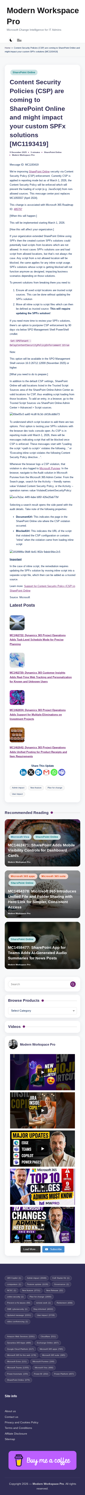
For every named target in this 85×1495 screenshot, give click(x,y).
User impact (17, 794)
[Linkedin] (23, 772)
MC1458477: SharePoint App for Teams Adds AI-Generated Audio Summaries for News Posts (37, 952)
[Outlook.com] (38, 772)
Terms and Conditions (18, 1427)
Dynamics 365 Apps (19, 1343)
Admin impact (18, 788)
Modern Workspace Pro (43, 16)
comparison (14, 1284)
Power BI (41, 1374)
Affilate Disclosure (16, 1433)
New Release (54, 1290)
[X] (30, 772)
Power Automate (17, 1374)
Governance (61, 1284)
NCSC (11, 1290)
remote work (43, 1303)
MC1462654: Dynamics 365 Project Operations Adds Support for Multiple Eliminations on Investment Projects (38, 714)
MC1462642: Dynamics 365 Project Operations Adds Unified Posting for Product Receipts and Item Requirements (38, 752)
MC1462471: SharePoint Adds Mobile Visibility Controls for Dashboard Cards (41, 850)
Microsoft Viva (20, 837)
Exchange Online (48, 1343)
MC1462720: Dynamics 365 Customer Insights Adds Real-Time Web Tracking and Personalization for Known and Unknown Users (41, 677)
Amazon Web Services (21, 1336)
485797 (18, 209)
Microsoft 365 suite (54, 876)
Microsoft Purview (50, 468)
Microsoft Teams (18, 1367)
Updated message (19, 1315)
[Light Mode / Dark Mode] (11, 40)
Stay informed (43, 1309)
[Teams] (61, 772)
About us (10, 1411)
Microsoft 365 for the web (21, 1355)
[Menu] (19, 40)
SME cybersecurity (17, 1309)
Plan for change (55, 788)
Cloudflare (48, 1336)
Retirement (64, 1303)
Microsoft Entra (16, 1361)
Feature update (37, 1284)
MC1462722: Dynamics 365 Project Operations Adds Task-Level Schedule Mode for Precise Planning (38, 640)
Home (7, 48)
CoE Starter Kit (60, 1278)
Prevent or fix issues (18, 1303)
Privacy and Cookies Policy (21, 1422)
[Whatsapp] (54, 772)
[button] (73, 984)
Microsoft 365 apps (23, 876)
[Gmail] (46, 772)
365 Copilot (14, 1278)
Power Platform (64, 1374)
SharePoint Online (24, 72)
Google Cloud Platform (20, 1349)
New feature (36, 788)
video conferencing (17, 1321)
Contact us (11, 1416)
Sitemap (10, 1439)
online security (15, 1297)
